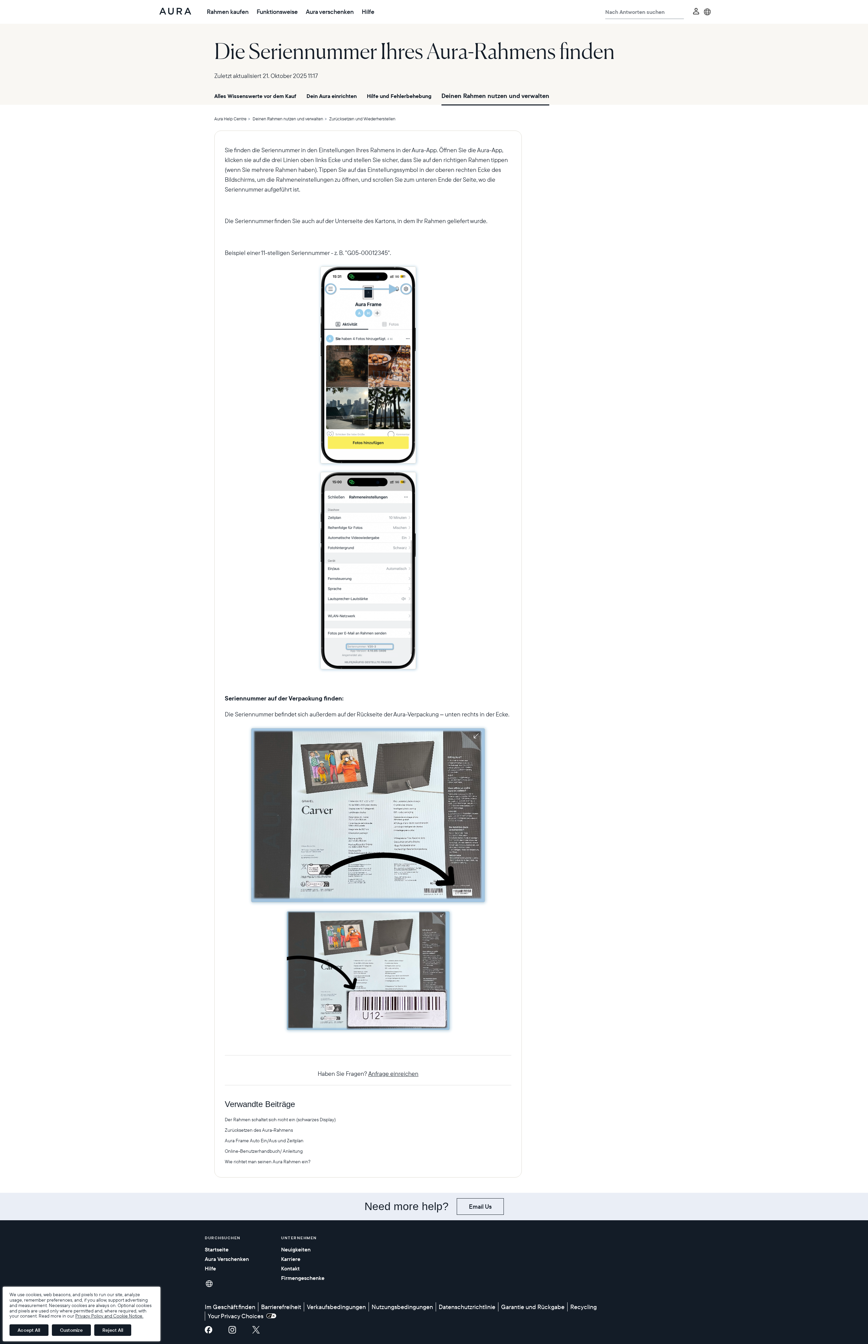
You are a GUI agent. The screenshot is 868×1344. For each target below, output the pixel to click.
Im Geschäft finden (230, 1307)
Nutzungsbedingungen (402, 1307)
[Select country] (707, 11)
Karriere (290, 1259)
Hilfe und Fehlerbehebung (399, 96)
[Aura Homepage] (175, 12)
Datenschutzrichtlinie (467, 1307)
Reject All (112, 1330)
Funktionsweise (277, 12)
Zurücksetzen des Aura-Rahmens (259, 1130)
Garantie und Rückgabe (533, 1307)
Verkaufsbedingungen (336, 1307)
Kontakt (290, 1268)
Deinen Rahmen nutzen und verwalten (495, 95)
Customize (71, 1330)
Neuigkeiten (296, 1249)
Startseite (217, 1249)
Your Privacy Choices (237, 1316)
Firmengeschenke (302, 1277)
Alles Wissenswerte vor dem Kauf (255, 96)
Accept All (29, 1330)
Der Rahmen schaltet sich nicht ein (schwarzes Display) (280, 1119)
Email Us (480, 1206)
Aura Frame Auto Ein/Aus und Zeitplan (264, 1141)
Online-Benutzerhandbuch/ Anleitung (264, 1151)
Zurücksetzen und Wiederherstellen (362, 118)
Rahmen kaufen (228, 12)
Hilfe (368, 12)
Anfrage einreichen (393, 1074)
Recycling (583, 1307)
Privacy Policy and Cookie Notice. (109, 1316)
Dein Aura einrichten (332, 96)
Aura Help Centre (230, 118)
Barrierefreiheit (281, 1307)
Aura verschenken (330, 12)
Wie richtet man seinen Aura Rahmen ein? (268, 1162)
